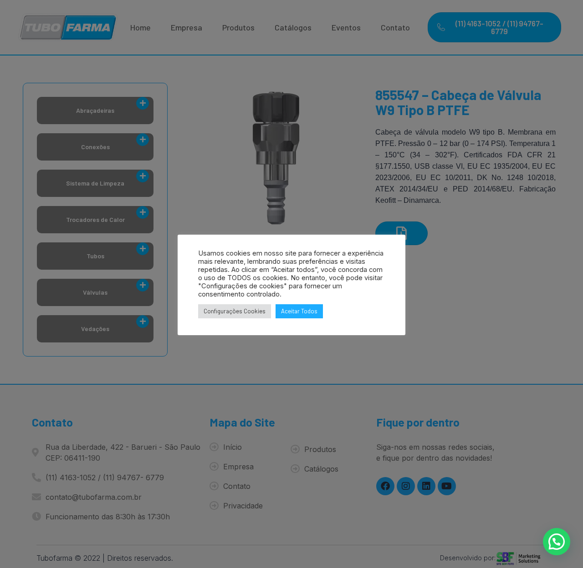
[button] (556, 541)
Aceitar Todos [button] (299, 311)
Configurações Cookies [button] (235, 311)
